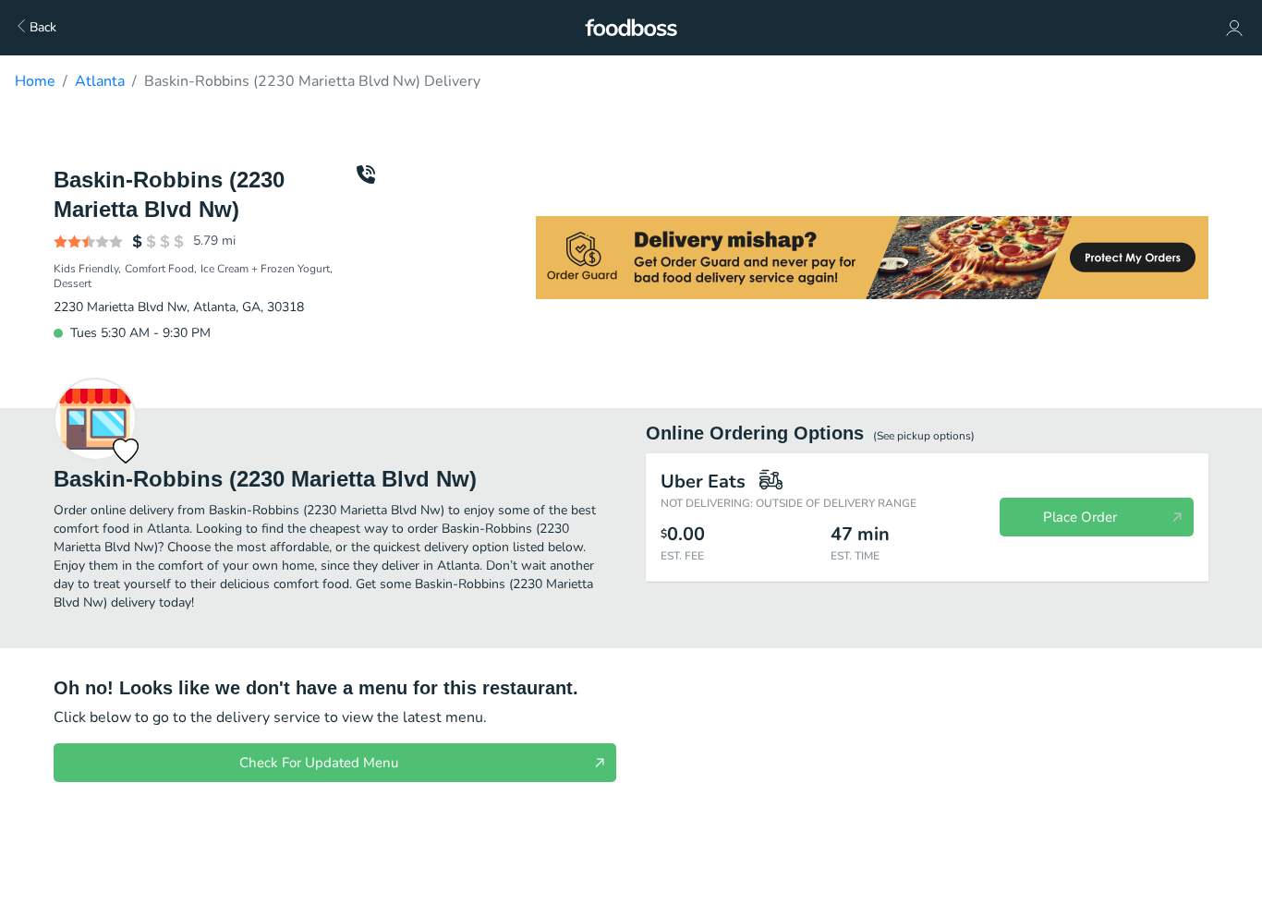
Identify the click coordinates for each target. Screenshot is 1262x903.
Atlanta (100, 81)
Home (35, 81)
